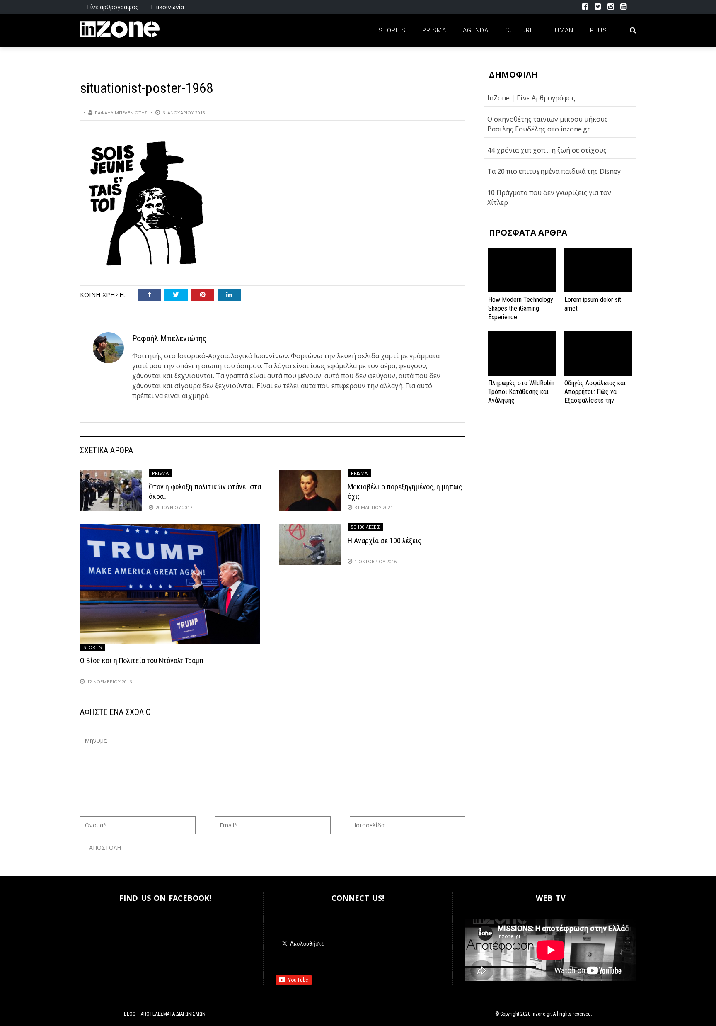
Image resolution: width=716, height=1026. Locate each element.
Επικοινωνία (167, 7)
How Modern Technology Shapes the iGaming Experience (520, 308)
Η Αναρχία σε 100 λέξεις (385, 540)
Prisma (434, 30)
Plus (598, 30)
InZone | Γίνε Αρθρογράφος (531, 97)
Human (561, 30)
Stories (392, 30)
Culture (519, 30)
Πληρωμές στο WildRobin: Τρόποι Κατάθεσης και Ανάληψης (522, 391)
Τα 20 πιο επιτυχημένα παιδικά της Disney (554, 171)
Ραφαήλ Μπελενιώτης (121, 112)
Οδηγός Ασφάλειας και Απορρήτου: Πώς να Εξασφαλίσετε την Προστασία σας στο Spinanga (595, 400)
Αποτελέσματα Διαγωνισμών (173, 1014)
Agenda (476, 30)
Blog (129, 1014)
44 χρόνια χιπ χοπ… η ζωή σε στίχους (547, 150)
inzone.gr (541, 1014)
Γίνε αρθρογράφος (112, 7)
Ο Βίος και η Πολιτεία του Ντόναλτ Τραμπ (141, 660)
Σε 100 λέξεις (365, 527)
